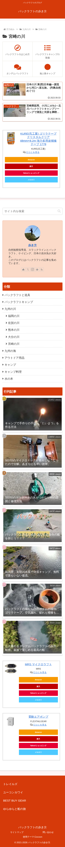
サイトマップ (17, 832)
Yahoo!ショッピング (31, 173)
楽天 (31, 166)
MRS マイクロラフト (38, 664)
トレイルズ (10, 784)
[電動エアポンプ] (11, 721)
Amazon (31, 160)
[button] (59, 211)
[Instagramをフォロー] (32, 269)
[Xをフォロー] (28, 269)
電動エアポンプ (38, 716)
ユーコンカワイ (13, 792)
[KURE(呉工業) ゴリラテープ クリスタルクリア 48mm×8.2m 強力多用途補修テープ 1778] (11, 138)
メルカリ (31, 180)
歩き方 (32, 245)
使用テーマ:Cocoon (32, 837)
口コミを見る (32, 152)
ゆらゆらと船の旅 (14, 809)
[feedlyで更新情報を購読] (37, 269)
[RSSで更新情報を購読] (42, 269)
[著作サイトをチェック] (23, 269)
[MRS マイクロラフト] (11, 669)
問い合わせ (48, 832)
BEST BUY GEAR (14, 800)
